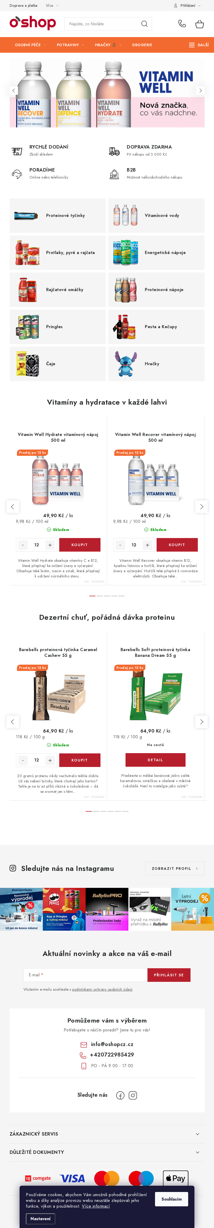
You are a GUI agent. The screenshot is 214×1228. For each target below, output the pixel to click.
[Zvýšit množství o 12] (50, 545)
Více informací (96, 1206)
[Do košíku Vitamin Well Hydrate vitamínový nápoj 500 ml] (79, 545)
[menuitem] (30, 45)
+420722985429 (183, 24)
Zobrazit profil (172, 868)
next (201, 506)
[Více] (199, 45)
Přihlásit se (169, 975)
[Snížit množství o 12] (23, 545)
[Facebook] (120, 1095)
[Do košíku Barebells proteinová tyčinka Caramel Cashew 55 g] (79, 760)
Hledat (144, 24)
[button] (14, 90)
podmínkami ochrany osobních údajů (102, 989)
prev (13, 506)
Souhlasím (172, 1199)
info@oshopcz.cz (112, 1044)
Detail (156, 760)
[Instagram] (133, 1095)
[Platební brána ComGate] (38, 1178)
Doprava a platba (24, 5)
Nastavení (41, 1219)
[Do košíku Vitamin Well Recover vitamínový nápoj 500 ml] (177, 545)
